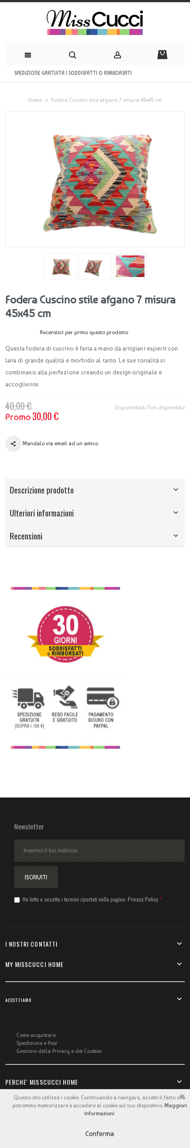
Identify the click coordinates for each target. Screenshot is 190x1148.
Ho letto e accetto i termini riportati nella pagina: (89, 899)
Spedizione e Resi (36, 1043)
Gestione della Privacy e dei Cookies (59, 1051)
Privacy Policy (143, 899)
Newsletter (29, 826)
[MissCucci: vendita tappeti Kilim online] (95, 22)
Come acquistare (36, 1035)
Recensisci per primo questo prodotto (84, 332)
